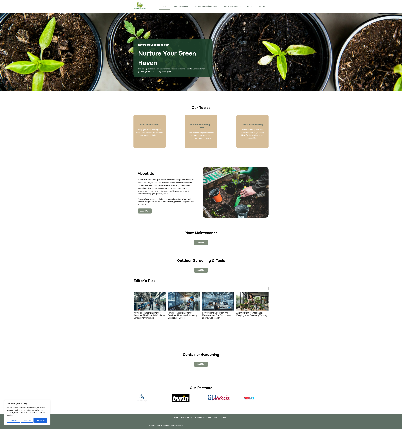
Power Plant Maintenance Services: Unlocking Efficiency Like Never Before (147, 315)
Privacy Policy (186, 418)
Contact (262, 6)
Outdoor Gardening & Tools (206, 6)
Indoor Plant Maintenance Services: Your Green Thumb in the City (251, 315)
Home (164, 6)
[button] (267, 288)
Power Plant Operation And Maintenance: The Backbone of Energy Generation (183, 315)
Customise (13, 420)
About (249, 6)
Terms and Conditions (202, 418)
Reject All (27, 420)
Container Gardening (232, 6)
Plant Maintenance (180, 6)
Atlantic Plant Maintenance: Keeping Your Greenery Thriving (217, 314)
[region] (27, 412)
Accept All (40, 420)
